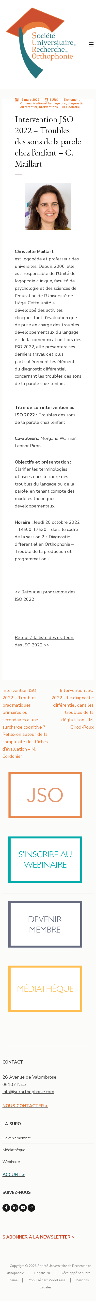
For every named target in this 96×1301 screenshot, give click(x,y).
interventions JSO (51, 107)
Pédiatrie (73, 107)
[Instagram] (31, 1208)
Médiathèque (13, 1150)
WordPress (57, 1280)
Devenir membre (16, 1138)
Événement (72, 99)
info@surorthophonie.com (28, 1092)
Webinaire (11, 1162)
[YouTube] (23, 1208)
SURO (53, 99)
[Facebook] (6, 1208)
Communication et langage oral (43, 103)
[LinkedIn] (14, 1208)
